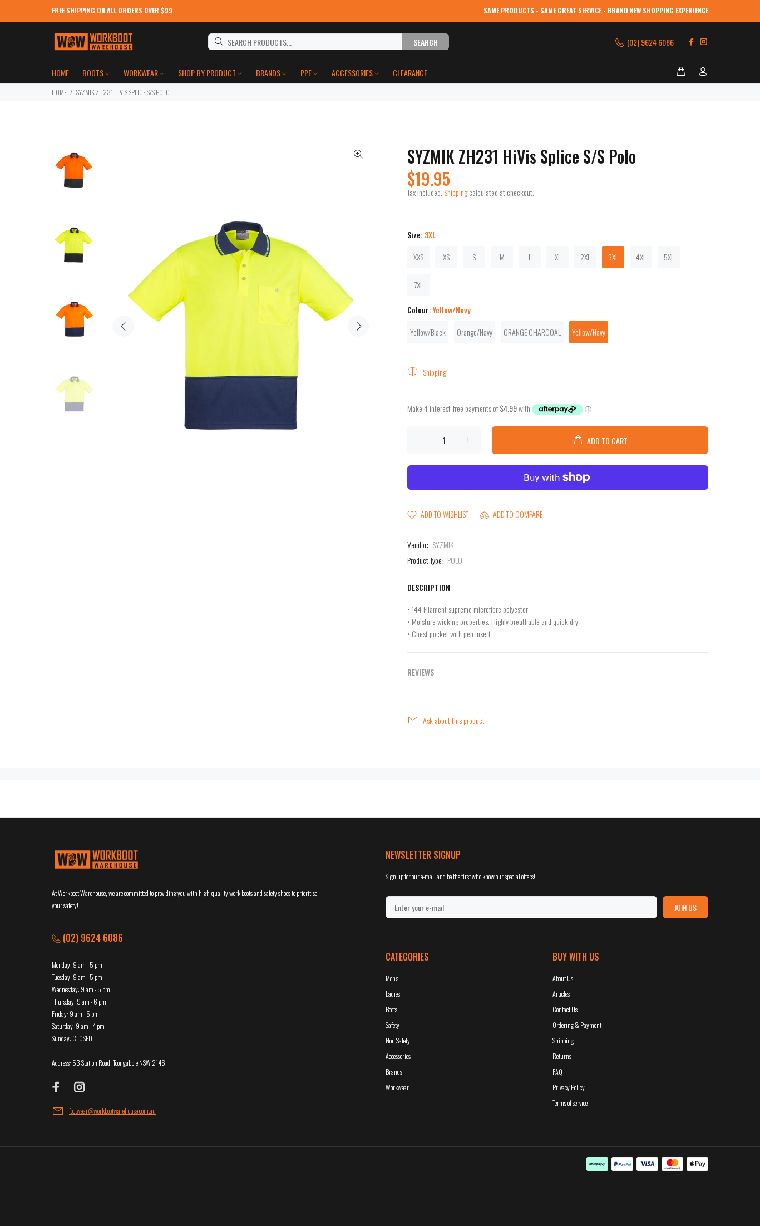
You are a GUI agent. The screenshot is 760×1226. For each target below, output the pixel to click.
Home (59, 92)
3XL (613, 257)
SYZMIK (442, 544)
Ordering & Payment (576, 1025)
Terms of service (570, 1102)
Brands (394, 1071)
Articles (561, 993)
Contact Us (565, 1009)
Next (358, 326)
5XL (669, 257)
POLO (454, 560)
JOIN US (685, 907)
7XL (418, 285)
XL (558, 257)
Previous (123, 326)
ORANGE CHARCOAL (532, 332)
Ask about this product (454, 720)
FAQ (557, 1071)
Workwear (397, 1087)
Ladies (393, 993)
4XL (641, 257)
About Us (562, 978)
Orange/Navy (474, 332)
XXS (418, 257)
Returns (561, 1056)
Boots (391, 1009)
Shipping (455, 192)
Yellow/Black (428, 332)
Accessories (398, 1056)
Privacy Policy (568, 1087)
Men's (392, 978)
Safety (392, 1025)
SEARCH (425, 42)
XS (446, 257)
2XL (585, 257)
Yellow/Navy (588, 332)
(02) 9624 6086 (649, 42)
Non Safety (398, 1040)
